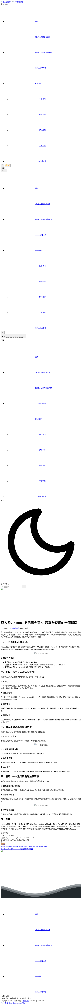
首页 (36, 21)
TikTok (3, 844)
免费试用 (42, 99)
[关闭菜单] (3, 332)
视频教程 (42, 130)
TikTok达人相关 (14, 628)
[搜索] (2, 165)
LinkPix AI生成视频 (43, 52)
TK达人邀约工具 (42, 37)
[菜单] (4, 170)
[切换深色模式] (8, 165)
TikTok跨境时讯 (40, 161)
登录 (3, 168)
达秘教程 (38, 83)
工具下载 (42, 146)
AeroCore (26, 1001)
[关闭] (24, 586)
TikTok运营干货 (40, 68)
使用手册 (42, 115)
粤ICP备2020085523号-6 (16, 1003)
